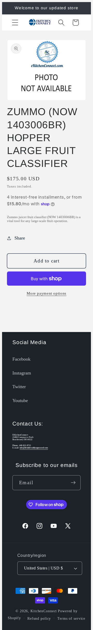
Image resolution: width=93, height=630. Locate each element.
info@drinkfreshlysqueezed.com (34, 448)
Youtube (20, 400)
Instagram (21, 373)
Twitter (19, 386)
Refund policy (39, 618)
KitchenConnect (43, 611)
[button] (15, 22)
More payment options (46, 293)
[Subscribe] (73, 482)
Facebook (21, 359)
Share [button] (19, 238)
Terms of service (71, 618)
